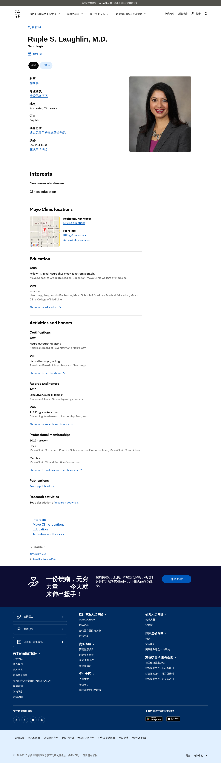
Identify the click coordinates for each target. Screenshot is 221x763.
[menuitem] (33, 65)
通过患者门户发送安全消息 (48, 132)
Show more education (43, 307)
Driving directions (74, 223)
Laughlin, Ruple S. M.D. (44, 558)
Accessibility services (76, 240)
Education (40, 258)
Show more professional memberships (54, 470)
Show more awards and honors (49, 424)
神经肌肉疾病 (39, 96)
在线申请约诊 (39, 149)
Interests (41, 173)
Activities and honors (51, 322)
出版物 (46, 65)
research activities (66, 502)
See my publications (42, 486)
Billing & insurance (74, 235)
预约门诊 (38, 54)
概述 (33, 65)
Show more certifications (45, 373)
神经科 (34, 83)
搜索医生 (37, 27)
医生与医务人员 (38, 554)
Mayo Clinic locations (51, 209)
